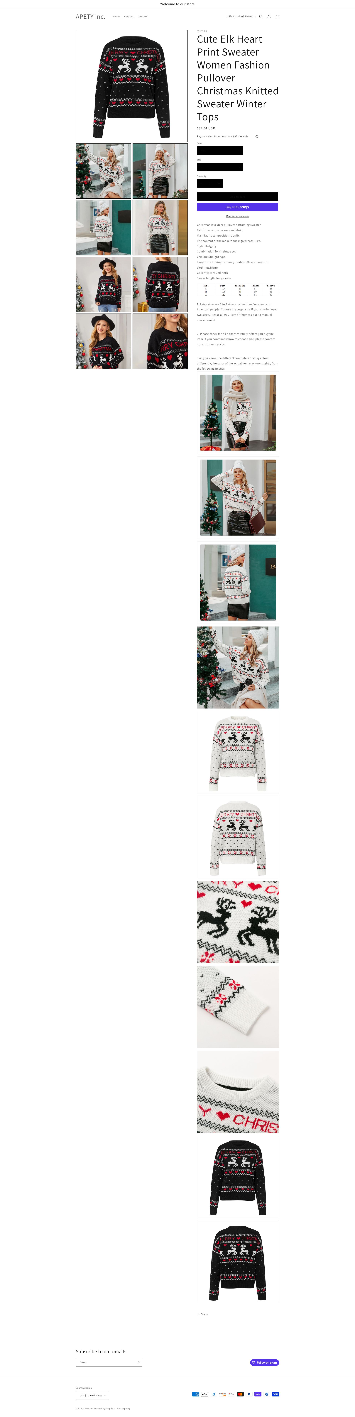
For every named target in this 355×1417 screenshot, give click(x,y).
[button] (261, 16)
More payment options (237, 216)
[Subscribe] (138, 1362)
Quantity (201, 176)
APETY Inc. (88, 1408)
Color (199, 143)
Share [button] (204, 1314)
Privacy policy (123, 1408)
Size (199, 159)
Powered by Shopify (103, 1408)
